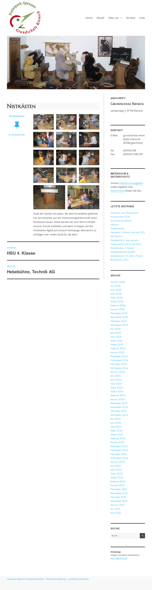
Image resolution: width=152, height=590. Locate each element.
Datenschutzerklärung (56, 579)
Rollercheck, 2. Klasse (122, 248)
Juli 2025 (115, 328)
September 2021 (119, 501)
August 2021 (117, 504)
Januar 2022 (118, 485)
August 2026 (118, 282)
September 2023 (119, 415)
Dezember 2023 (119, 403)
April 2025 (116, 340)
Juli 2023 (116, 418)
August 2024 (118, 372)
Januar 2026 (118, 309)
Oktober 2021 (118, 497)
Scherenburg (117, 228)
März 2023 (117, 434)
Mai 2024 (116, 383)
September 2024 (119, 368)
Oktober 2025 (118, 321)
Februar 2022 (118, 481)
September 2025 (119, 325)
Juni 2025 (116, 332)
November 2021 (119, 493)
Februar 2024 (118, 395)
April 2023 (116, 430)
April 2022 (117, 473)
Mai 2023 (116, 426)
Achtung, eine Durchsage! (124, 212)
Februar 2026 (118, 305)
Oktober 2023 (118, 411)
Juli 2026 (116, 285)
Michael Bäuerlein (16, 116)
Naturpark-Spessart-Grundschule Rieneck (25, 579)
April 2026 (117, 297)
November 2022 (119, 450)
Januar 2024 (118, 399)
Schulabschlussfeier (121, 220)
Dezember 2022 (119, 446)
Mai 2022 (116, 469)
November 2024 (119, 360)
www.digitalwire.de (119, 558)
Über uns (113, 18)
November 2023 (119, 407)
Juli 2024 (116, 375)
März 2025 (117, 344)
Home (89, 18)
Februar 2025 (118, 348)
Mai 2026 (116, 293)
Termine (130, 18)
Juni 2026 (116, 289)
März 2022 (117, 477)
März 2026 (117, 301)
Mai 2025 (116, 336)
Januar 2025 (117, 352)
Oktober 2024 (119, 364)
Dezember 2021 (119, 489)
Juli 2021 (115, 508)
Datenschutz (118, 190)
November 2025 (119, 317)
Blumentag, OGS (119, 259)
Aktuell (100, 18)
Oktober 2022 (119, 454)
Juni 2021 (116, 512)
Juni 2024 (116, 379)
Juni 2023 (116, 422)
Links (142, 18)
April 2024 (117, 387)
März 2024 (117, 391)
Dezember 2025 (119, 313)
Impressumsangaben (131, 183)
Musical (115, 224)
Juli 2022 (116, 465)
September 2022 (119, 457)
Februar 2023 (118, 438)
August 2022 (118, 462)
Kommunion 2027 (120, 216)
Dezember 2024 (119, 356)
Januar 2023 (117, 442)
